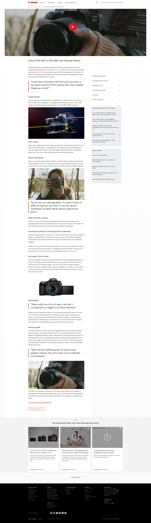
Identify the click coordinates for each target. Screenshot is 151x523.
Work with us (31, 495)
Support (59, 2)
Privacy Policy (52, 518)
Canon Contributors (97, 99)
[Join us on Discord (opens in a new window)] (65, 513)
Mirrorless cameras (89, 488)
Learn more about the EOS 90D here (39, 403)
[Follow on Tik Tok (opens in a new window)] (54, 513)
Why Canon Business (32, 490)
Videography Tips (97, 85)
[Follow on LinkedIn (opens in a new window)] (62, 513)
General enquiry (50, 504)
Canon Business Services (109, 488)
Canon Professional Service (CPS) (111, 492)
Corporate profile (31, 492)
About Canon (31, 488)
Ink (85, 493)
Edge (105, 501)
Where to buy (50, 507)
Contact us (110, 2)
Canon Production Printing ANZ (110, 490)
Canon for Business (70, 2)
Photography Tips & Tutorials (100, 81)
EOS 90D (57, 70)
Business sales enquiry (52, 506)
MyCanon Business (51, 495)
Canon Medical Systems (109, 493)
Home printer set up (51, 488)
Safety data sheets (51, 496)
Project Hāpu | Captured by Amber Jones (103, 179)
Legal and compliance (33, 496)
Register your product (51, 492)
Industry (68, 490)
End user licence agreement (53, 498)
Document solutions (70, 488)
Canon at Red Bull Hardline (99, 155)
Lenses (86, 490)
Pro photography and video (90, 496)
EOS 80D (40, 72)
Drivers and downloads (52, 490)
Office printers (88, 495)
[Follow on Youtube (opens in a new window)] (57, 513)
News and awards (32, 499)
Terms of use (58, 518)
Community (30, 498)
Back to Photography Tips (36, 409)
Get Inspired (51, 2)
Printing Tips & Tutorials (98, 90)
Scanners (87, 499)
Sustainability (31, 493)
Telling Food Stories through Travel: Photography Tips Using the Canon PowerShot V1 (105, 127)
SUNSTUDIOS (107, 495)
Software (68, 493)
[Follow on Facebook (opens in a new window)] (60, 513)
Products (42, 2)
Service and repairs (51, 493)
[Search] (97, 2)
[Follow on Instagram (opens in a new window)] (51, 513)
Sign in (114, 2)
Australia (34, 518)
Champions (95, 95)
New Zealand (40, 518)
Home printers (88, 492)
